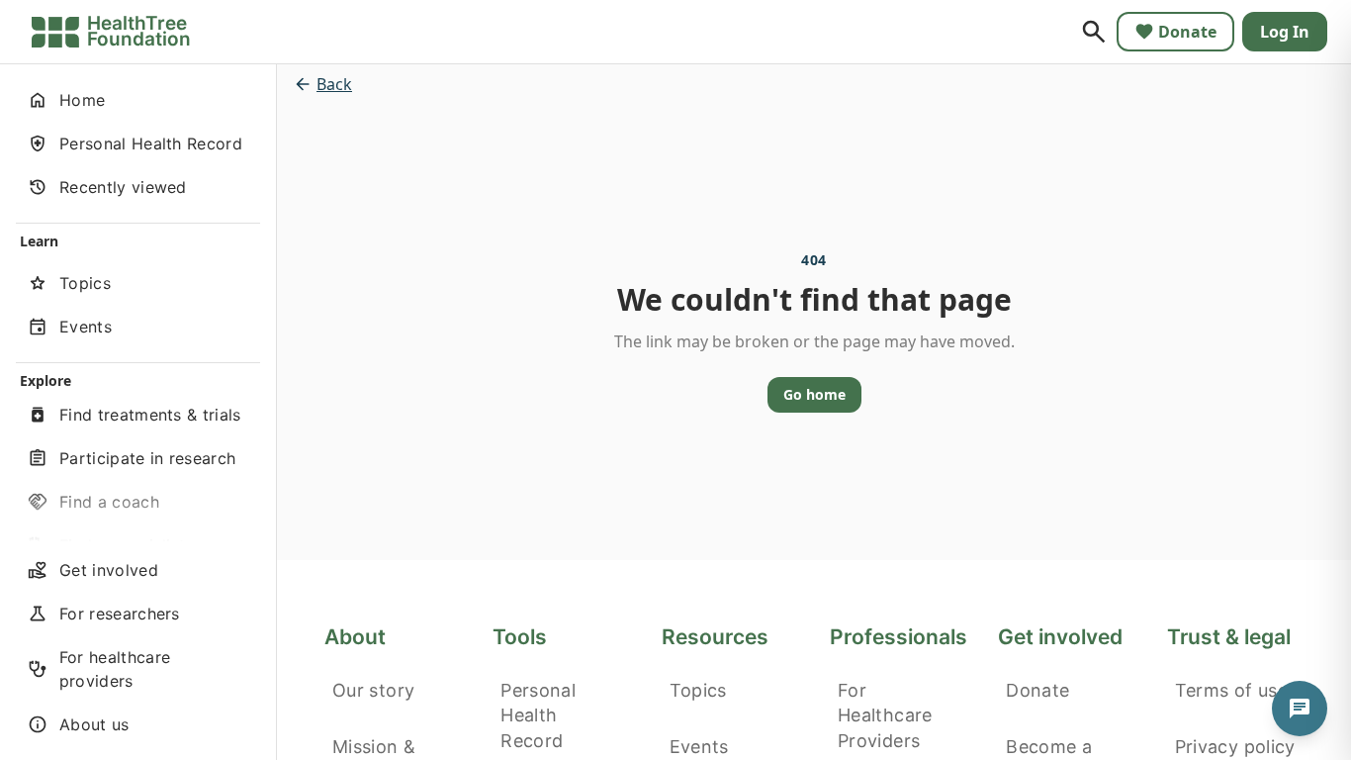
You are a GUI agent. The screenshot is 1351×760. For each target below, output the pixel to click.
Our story (373, 690)
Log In (1284, 32)
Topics (698, 690)
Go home (814, 394)
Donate (1187, 32)
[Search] (1094, 32)
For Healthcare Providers (885, 715)
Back (334, 84)
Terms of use (1231, 690)
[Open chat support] (1299, 708)
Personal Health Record (538, 715)
